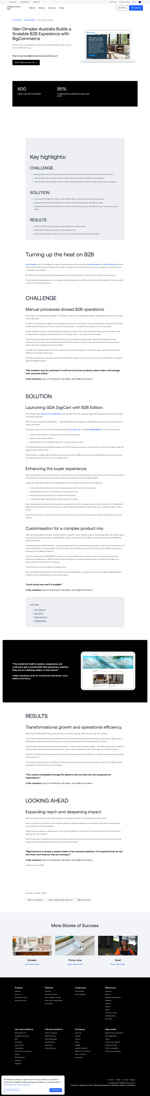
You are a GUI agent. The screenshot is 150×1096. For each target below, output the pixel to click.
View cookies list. (24, 1085)
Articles (107, 994)
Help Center (113, 2)
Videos (107, 1039)
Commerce (13, 2)
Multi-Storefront (20, 1033)
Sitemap (122, 1085)
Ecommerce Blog (111, 1013)
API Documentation (111, 1048)
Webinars (108, 1000)
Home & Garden (50, 1048)
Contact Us (79, 1057)
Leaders (77, 1036)
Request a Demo (20, 1000)
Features (18, 991)
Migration (18, 1063)
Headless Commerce (22, 1036)
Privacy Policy (75, 1085)
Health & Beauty (50, 1036)
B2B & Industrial (29, 20)
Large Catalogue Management (60, 900)
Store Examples (80, 994)
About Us (78, 1033)
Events (107, 1010)
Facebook (111, 1080)
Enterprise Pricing (21, 997)
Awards (77, 1045)
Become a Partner (51, 994)
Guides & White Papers (113, 997)
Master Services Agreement (102, 1085)
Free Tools (108, 1019)
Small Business (20, 1057)
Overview (48, 991)
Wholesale (18, 1042)
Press (77, 1042)
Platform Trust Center (82, 1051)
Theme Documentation (113, 1051)
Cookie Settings (130, 1085)
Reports (107, 1006)
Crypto (17, 1054)
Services (18, 994)
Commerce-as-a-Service (23, 1051)
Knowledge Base (111, 1036)
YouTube (125, 1080)
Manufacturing (50, 1042)
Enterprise (18, 1060)
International (19, 1048)
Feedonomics (25, 2)
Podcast (108, 1003)
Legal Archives (115, 1085)
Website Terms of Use (86, 1085)
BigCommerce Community (114, 1033)
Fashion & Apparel (51, 1033)
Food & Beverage (51, 1039)
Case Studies (17, 20)
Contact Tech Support (112, 1042)
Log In (134, 2)
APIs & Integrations (35, 900)
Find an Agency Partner (53, 997)
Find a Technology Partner (54, 1000)
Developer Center (124, 2)
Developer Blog (110, 1016)
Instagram (132, 1080)
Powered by (49, 1003)
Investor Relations (81, 1048)
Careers (77, 1039)
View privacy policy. (11, 1085)
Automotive (49, 1045)
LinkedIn (118, 1080)
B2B (16, 1039)
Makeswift (36, 2)
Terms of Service (80, 1054)
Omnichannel (19, 1045)
